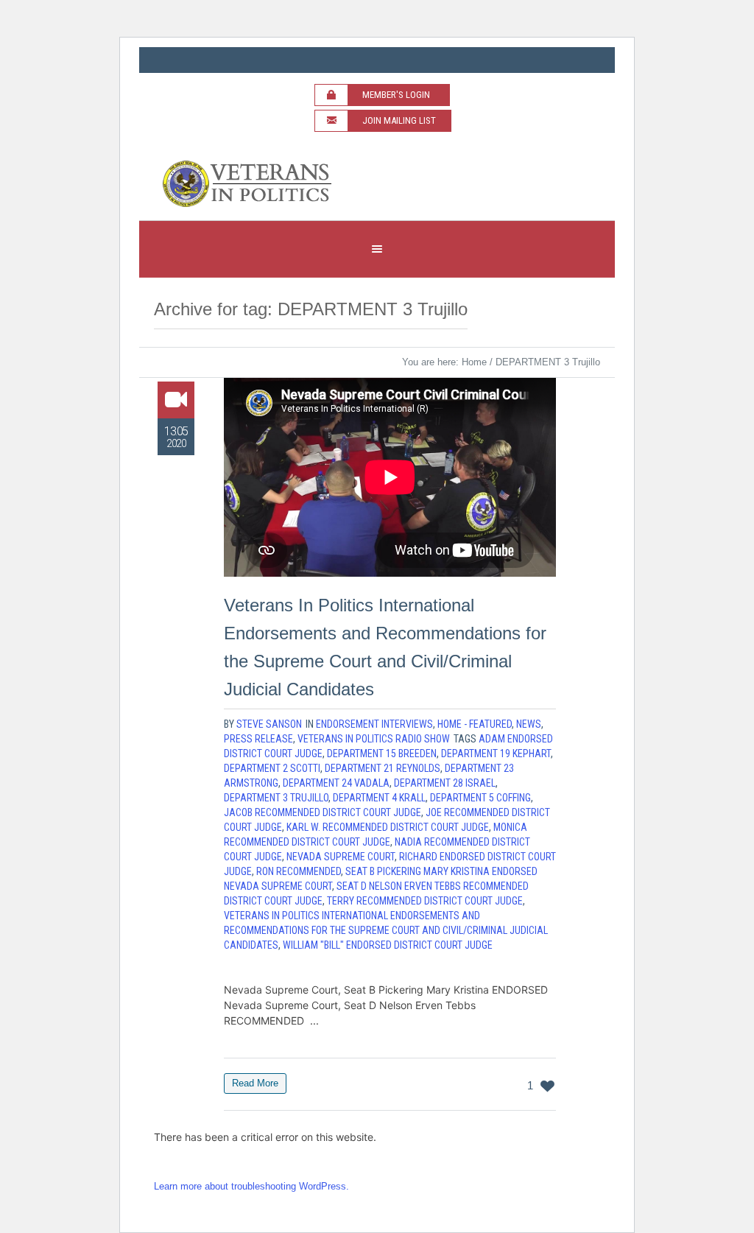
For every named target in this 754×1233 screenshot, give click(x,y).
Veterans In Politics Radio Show (373, 739)
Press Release (258, 739)
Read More (255, 1083)
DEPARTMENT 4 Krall (379, 798)
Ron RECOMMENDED (298, 871)
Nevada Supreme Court (340, 857)
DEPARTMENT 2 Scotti (272, 768)
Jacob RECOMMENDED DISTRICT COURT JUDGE (322, 812)
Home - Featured (474, 724)
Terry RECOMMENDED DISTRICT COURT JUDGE (425, 901)
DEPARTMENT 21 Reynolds (382, 768)
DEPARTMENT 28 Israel (445, 783)
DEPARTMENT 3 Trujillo (276, 798)
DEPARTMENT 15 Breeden (382, 753)
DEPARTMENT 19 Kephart (496, 753)
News (528, 724)
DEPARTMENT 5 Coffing (480, 798)
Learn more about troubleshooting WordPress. (251, 1186)
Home (474, 362)
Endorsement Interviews (374, 724)
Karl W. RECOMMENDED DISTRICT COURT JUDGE (387, 827)
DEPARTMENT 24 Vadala (336, 783)
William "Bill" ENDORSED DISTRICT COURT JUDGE (388, 945)
